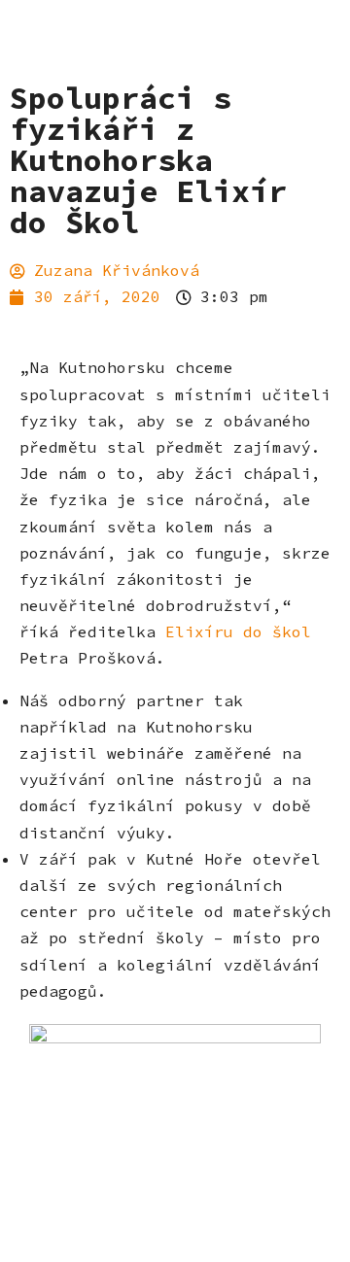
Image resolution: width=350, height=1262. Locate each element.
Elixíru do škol (238, 631)
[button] (315, 130)
